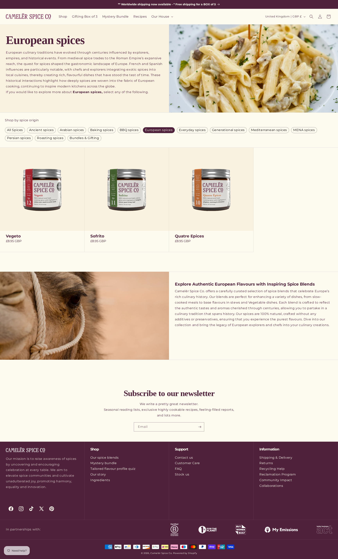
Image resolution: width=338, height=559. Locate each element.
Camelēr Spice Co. (161, 553)
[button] (161, 17)
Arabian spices (72, 130)
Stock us (182, 474)
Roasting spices (50, 138)
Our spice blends (104, 457)
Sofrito (97, 236)
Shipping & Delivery (275, 457)
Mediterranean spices (269, 130)
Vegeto (13, 236)
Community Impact (275, 480)
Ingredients (100, 480)
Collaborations (271, 486)
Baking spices (101, 130)
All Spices (15, 130)
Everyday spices (192, 130)
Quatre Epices (189, 236)
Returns (266, 463)
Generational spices (228, 130)
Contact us (184, 457)
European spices (159, 130)
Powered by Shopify (185, 553)
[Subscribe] (199, 426)
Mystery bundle (103, 463)
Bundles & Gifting (84, 138)
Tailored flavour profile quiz (112, 469)
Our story (98, 474)
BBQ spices (129, 130)
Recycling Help (272, 469)
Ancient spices (41, 130)
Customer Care (187, 463)
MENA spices (304, 130)
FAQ (178, 469)
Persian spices (19, 138)
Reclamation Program (277, 474)
